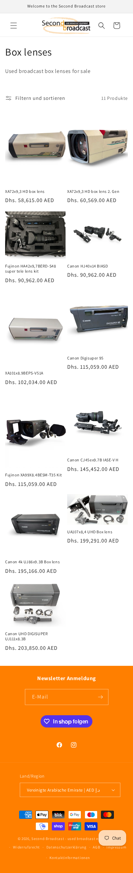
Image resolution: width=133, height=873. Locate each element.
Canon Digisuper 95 (85, 358)
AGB (96, 847)
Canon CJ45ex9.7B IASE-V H (93, 459)
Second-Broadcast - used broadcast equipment (73, 838)
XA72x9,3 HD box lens (25, 191)
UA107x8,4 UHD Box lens (89, 531)
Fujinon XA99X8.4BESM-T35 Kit (33, 474)
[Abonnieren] (100, 697)
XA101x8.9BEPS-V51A (24, 373)
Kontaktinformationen (69, 857)
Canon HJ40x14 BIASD (87, 266)
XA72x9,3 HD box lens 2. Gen (93, 191)
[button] (13, 25)
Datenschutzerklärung (66, 847)
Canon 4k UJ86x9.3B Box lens (32, 561)
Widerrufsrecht (26, 847)
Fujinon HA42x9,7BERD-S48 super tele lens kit (30, 268)
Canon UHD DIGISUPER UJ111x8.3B (26, 636)
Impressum (116, 847)
